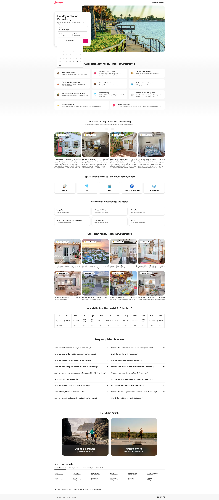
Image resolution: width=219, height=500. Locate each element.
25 (66, 61)
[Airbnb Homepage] (58, 2)
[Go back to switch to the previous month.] (60, 40)
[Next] (112, 129)
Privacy (69, 497)
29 (80, 61)
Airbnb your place (158, 3)
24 (63, 61)
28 (77, 61)
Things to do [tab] (99, 468)
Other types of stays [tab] (74, 468)
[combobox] (72, 30)
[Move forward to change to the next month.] (80, 40)
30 (60, 65)
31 (63, 65)
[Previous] (106, 129)
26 (70, 61)
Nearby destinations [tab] (60, 468)
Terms (74, 497)
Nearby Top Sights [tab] (88, 468)
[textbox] (65, 36)
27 (73, 61)
